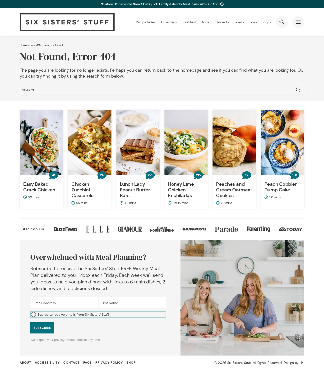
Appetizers (168, 22)
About (25, 363)
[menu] (298, 22)
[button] (98, 314)
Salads (239, 22)
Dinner (206, 22)
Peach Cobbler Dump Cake (280, 187)
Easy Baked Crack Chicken (39, 187)
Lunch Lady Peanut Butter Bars (135, 190)
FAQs (87, 363)
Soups (266, 22)
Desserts (222, 22)
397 (101, 175)
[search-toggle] (282, 22)
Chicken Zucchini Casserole (82, 190)
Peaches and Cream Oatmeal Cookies (233, 190)
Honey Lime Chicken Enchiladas (181, 190)
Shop (131, 363)
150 (294, 175)
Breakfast (188, 22)
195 (198, 175)
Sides (253, 22)
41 (53, 175)
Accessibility (47, 363)
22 (246, 175)
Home (24, 45)
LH (302, 363)
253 (150, 175)
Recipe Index (146, 22)
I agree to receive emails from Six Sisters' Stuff (73, 314)
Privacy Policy (109, 363)
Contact (71, 363)
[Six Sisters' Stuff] (67, 22)
